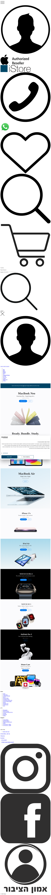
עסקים (4, 380)
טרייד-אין (5, 377)
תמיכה (4, 723)
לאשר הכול (9, 456)
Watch (4, 372)
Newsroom (5, 710)
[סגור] (2, 315)
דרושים (4, 696)
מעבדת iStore (5, 719)
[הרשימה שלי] (25, 153)
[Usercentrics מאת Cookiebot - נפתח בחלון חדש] (6, 437)
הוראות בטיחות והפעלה (7, 722)
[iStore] (15, 71)
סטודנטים (5, 714)
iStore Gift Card (6, 731)
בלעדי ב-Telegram (6, 695)
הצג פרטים (5, 453)
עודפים (4, 702)
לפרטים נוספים (23, 401)
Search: (1, 272)
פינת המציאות (5, 703)
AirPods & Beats (6, 375)
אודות (4, 693)
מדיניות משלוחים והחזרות (8, 712)
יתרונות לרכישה (6, 711)
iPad (4, 370)
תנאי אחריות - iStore (7, 724)
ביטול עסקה (5, 694)
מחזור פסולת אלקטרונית (7, 700)
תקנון (4, 705)
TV (3, 374)
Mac (4, 369)
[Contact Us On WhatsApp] (5, 131)
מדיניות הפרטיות (6, 699)
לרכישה (30, 401)
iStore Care (5, 379)
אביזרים (4, 376)
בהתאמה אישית (26, 456)
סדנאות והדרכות (6, 720)
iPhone (4, 371)
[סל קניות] (25, 245)
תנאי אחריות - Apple (7, 725)
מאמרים (4, 713)
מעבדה (4, 378)
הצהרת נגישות (5, 698)
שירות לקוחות (5, 704)
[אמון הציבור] (25, 892)
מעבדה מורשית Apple (7, 701)
